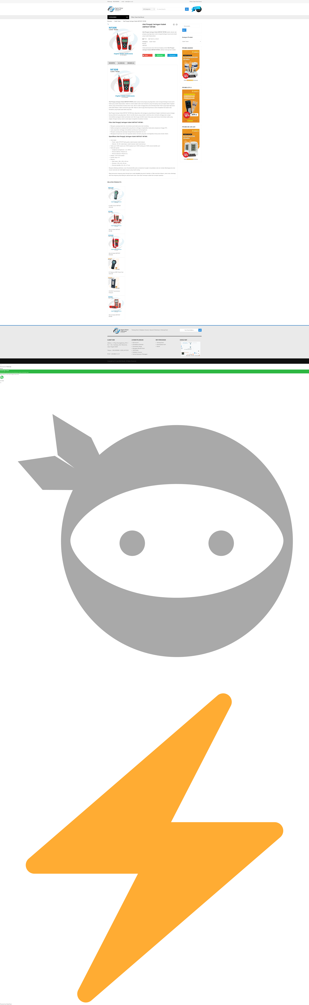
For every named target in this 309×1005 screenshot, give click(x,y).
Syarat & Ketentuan (155, 330)
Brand (158, 346)
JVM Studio (135, 350)
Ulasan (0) (121, 63)
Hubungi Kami (164, 330)
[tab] (111, 63)
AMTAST (144, 45)
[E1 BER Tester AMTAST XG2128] (174, 24)
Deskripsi (112, 63)
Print (145, 39)
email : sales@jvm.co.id (127, 1)
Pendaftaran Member (138, 344)
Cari (184, 30)
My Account (135, 342)
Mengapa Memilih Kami (139, 348)
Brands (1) (131, 63)
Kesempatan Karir (161, 344)
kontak (138, 173)
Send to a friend (154, 39)
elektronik (115, 115)
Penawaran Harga (137, 346)
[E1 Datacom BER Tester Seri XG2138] (176, 24)
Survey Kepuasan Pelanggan (140, 354)
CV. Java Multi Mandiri (120, 361)
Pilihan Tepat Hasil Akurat (196, 1)
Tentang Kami (135, 330)
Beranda (109, 21)
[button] (108, 24)
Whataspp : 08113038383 (113, 1)
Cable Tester (117, 21)
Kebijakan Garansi (144, 330)
